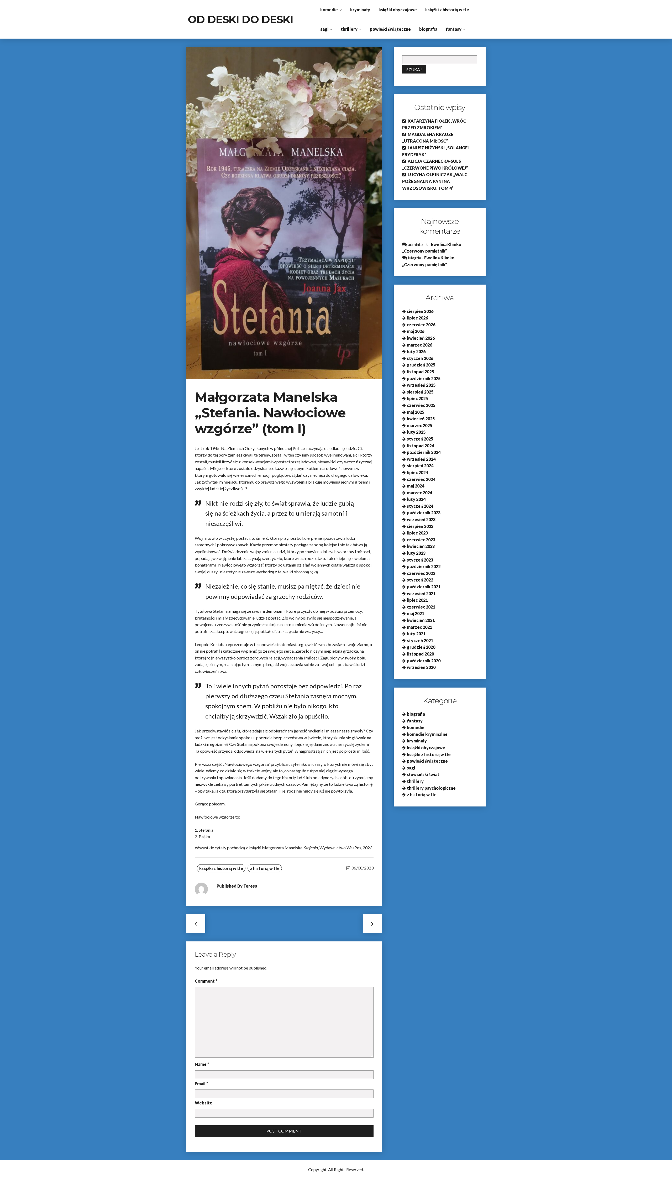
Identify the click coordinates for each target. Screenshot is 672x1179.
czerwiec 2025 (421, 405)
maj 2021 (415, 613)
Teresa (250, 885)
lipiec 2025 (417, 398)
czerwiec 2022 (421, 573)
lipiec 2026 (417, 317)
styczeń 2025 (420, 438)
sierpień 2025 (420, 391)
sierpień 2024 (420, 465)
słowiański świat (423, 774)
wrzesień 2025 (421, 384)
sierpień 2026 (420, 311)
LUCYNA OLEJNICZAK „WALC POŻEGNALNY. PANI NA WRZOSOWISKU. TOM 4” (434, 181)
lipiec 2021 (417, 600)
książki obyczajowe (398, 9)
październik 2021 (423, 586)
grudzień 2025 (421, 364)
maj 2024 (415, 485)
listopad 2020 (420, 653)
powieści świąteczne (390, 29)
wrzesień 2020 (421, 667)
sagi (324, 29)
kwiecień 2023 (421, 546)
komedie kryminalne (427, 734)
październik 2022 (423, 566)
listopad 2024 (420, 445)
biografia (428, 29)
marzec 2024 (419, 492)
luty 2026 (416, 351)
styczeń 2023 (420, 559)
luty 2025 (416, 431)
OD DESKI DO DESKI (240, 19)
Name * (202, 1064)
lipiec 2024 (417, 472)
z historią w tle (265, 868)
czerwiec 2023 (421, 539)
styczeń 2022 (420, 579)
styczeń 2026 (420, 358)
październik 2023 (423, 512)
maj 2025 (415, 412)
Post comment (284, 1130)
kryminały (360, 9)
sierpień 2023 (420, 526)
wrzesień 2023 (421, 519)
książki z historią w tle (447, 9)
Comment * (206, 980)
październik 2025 (423, 378)
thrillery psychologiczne (431, 787)
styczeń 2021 (420, 640)
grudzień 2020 (421, 646)
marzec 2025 (419, 425)
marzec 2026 (419, 344)
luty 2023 (416, 553)
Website (203, 1102)
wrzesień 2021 (421, 593)
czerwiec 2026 (421, 324)
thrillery (349, 29)
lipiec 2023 (417, 532)
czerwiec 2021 (421, 606)
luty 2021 (416, 633)
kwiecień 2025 (421, 418)
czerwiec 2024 (421, 479)
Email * (201, 1083)
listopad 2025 (420, 371)
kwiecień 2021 (421, 620)
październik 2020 (423, 660)
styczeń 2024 (420, 506)
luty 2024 (416, 499)
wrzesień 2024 (421, 459)
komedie (329, 9)
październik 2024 (423, 452)
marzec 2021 (419, 627)
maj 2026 (415, 331)
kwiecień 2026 (421, 338)
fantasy (453, 29)
